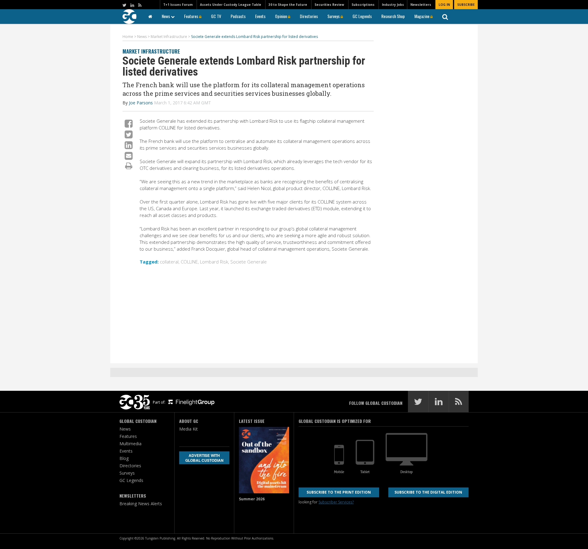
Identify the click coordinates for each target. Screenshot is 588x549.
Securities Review (329, 4)
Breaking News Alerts (140, 503)
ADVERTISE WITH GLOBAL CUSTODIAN (204, 458)
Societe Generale (248, 262)
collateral (169, 262)
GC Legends (362, 16)
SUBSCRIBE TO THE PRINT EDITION (339, 492)
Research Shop (393, 16)
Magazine (422, 16)
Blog (124, 458)
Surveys (334, 16)
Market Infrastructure (151, 51)
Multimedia (130, 443)
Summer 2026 (252, 499)
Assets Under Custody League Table (230, 4)
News (166, 16)
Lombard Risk (214, 262)
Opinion (281, 16)
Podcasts (238, 16)
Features (191, 16)
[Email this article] (129, 155)
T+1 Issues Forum (178, 4)
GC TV (216, 16)
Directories (309, 16)
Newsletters (420, 4)
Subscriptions (363, 4)
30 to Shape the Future (288, 4)
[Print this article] (128, 165)
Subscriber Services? (336, 502)
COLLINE (189, 262)
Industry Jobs (393, 4)
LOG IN (444, 4)
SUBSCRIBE (466, 4)
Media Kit (188, 429)
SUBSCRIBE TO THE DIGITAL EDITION (428, 492)
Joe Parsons (141, 103)
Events (260, 16)
